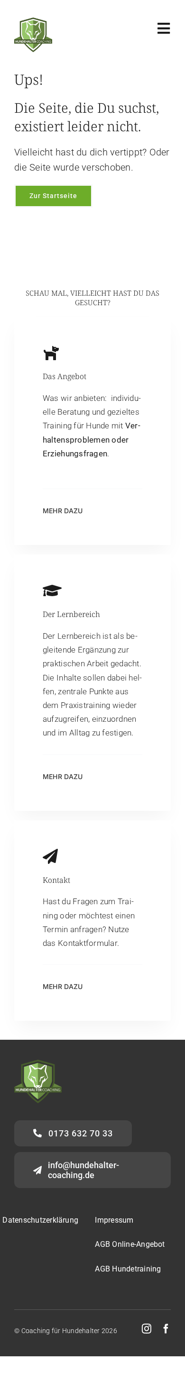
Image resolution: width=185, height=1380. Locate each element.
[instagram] (146, 1329)
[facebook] (166, 1329)
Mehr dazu (63, 776)
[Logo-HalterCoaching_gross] (33, 21)
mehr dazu (63, 511)
